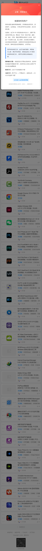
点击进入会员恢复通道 (21, 80)
